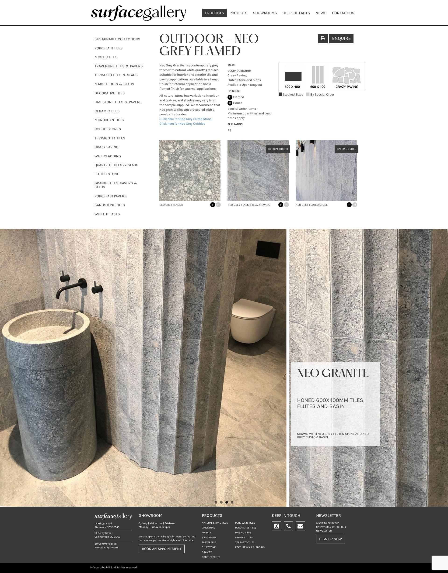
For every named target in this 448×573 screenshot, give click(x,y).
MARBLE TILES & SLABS (114, 84)
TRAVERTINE (209, 542)
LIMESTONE (208, 527)
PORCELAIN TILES (108, 48)
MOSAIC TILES (106, 57)
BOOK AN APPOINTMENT (162, 548)
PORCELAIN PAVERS (110, 196)
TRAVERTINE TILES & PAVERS (118, 66)
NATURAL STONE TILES (215, 522)
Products (214, 12)
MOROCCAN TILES (109, 120)
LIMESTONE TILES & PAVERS (118, 102)
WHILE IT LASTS (107, 214)
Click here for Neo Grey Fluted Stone (185, 119)
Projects (238, 12)
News (320, 12)
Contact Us (343, 12)
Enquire (341, 38)
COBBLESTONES (107, 129)
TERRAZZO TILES (245, 542)
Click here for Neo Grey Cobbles (182, 124)
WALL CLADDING (107, 156)
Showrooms (265, 12)
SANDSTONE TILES (109, 205)
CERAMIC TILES (107, 111)
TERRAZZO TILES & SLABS (116, 75)
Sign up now (330, 539)
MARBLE (206, 532)
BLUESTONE (209, 547)
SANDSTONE (209, 537)
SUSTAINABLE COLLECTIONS (117, 39)
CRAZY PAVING (106, 147)
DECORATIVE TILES (109, 93)
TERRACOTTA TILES (109, 138)
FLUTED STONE (106, 174)
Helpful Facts (296, 12)
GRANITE (207, 552)
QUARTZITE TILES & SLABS (116, 165)
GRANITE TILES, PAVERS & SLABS (115, 185)
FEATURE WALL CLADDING (250, 547)
